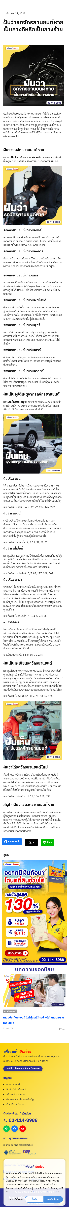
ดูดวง (6, 855)
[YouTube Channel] (22, 1128)
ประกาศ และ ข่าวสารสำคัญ (20, 1099)
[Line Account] (6, 1128)
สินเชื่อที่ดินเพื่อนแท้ (16, 1089)
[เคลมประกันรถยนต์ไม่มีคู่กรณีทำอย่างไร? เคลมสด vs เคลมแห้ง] (34, 990)
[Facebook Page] (14, 1128)
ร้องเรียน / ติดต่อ (15, 1104)
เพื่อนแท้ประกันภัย (15, 1094)
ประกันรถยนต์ (10, 1011)
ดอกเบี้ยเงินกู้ (13, 1084)
